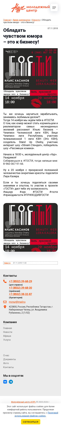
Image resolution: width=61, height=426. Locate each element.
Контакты (8, 367)
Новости (36, 20)
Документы (9, 359)
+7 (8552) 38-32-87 (20, 294)
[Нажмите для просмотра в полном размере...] (30, 107)
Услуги (7, 340)
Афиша (7, 336)
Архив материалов (21, 20)
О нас (6, 355)
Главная (7, 20)
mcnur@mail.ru (17, 301)
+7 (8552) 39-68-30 (20, 287)
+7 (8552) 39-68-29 (20, 281)
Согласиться (30, 422)
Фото (6, 363)
